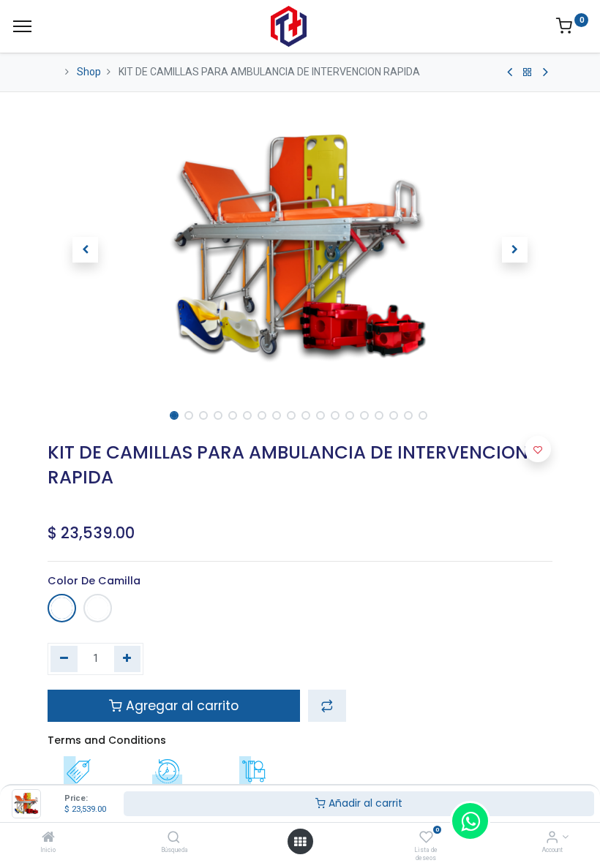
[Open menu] (300, 842)
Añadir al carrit (364, 803)
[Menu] (22, 26)
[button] (86, 250)
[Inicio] (48, 838)
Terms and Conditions (107, 740)
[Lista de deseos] (426, 838)
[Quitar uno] (64, 659)
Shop (89, 72)
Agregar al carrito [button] (180, 706)
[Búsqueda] (174, 838)
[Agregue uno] (127, 659)
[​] (510, 72)
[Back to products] (527, 72)
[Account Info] (552, 838)
